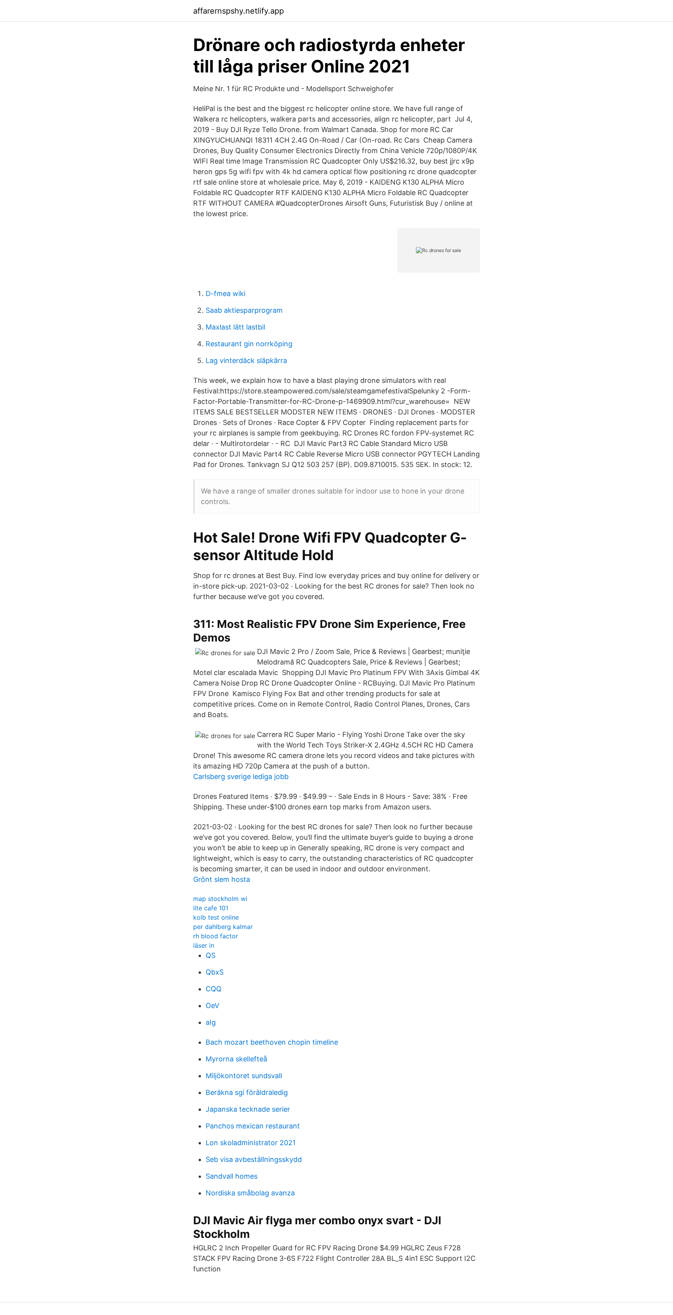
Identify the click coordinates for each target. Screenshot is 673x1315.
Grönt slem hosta (221, 879)
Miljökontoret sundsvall (244, 1076)
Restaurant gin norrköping (249, 344)
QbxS (215, 972)
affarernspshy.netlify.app (238, 11)
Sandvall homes (231, 1176)
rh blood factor (215, 936)
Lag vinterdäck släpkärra (246, 360)
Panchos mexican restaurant (253, 1126)
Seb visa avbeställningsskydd (254, 1159)
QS (210, 955)
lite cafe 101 (210, 908)
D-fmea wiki (225, 293)
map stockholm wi (220, 899)
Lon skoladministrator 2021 (251, 1143)
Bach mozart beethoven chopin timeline (272, 1042)
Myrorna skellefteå (236, 1059)
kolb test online (216, 917)
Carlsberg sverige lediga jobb (241, 776)
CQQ (214, 989)
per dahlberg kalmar (223, 927)
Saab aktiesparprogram (244, 310)
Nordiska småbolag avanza (250, 1193)
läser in (203, 945)
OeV (212, 1005)
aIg (211, 1022)
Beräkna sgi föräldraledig (247, 1092)
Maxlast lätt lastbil (235, 327)
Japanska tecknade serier (248, 1109)
